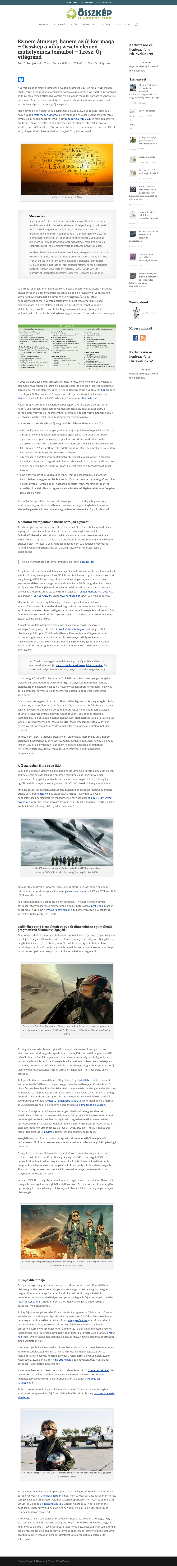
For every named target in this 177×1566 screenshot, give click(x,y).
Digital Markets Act (90, 591)
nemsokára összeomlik (57, 909)
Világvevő (104, 63)
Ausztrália (34, 1301)
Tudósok (105, 24)
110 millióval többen (49, 1495)
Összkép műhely (147, 156)
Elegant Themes (35, 1561)
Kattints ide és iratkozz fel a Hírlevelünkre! (141, 49)
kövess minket (94, 665)
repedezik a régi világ (77, 118)
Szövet (75, 24)
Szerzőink (87, 3)
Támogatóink (103, 3)
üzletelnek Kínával (98, 1370)
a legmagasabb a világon (90, 1104)
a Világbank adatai (51, 1503)
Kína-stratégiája (62, 1359)
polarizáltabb (82, 1080)
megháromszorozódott (74, 891)
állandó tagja (88, 398)
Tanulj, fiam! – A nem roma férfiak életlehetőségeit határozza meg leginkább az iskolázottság (143, 192)
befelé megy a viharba (45, 114)
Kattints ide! (87, 561)
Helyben (43, 24)
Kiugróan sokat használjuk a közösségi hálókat (148, 257)
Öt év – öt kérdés (147, 110)
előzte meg (43, 793)
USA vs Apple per (70, 595)
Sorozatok (121, 24)
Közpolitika (89, 24)
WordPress (62, 1561)
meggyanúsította (77, 1320)
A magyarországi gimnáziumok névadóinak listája (148, 140)
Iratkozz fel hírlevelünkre (70, 665)
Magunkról (72, 3)
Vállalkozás (60, 24)
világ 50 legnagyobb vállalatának (66, 1100)
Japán (21, 1301)
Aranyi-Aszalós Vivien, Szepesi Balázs (48, 63)
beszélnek (97, 906)
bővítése (49, 1131)
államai (22, 398)
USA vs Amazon (42, 595)
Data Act (108, 591)
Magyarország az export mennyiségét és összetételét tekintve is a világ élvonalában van (143, 279)
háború (105, 390)
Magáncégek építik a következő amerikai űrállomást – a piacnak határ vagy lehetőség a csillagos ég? (144, 91)
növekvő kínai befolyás (71, 629)
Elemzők (92, 63)
